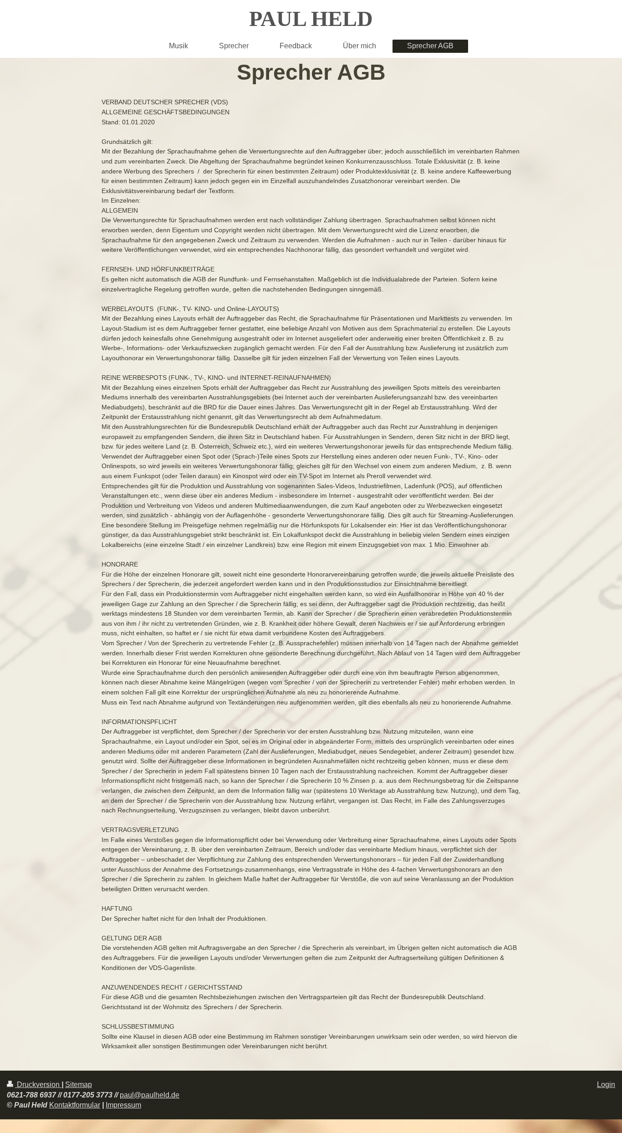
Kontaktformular (74, 1105)
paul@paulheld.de (149, 1095)
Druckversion (38, 1084)
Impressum (123, 1105)
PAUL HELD (311, 18)
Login (606, 1084)
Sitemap (78, 1084)
